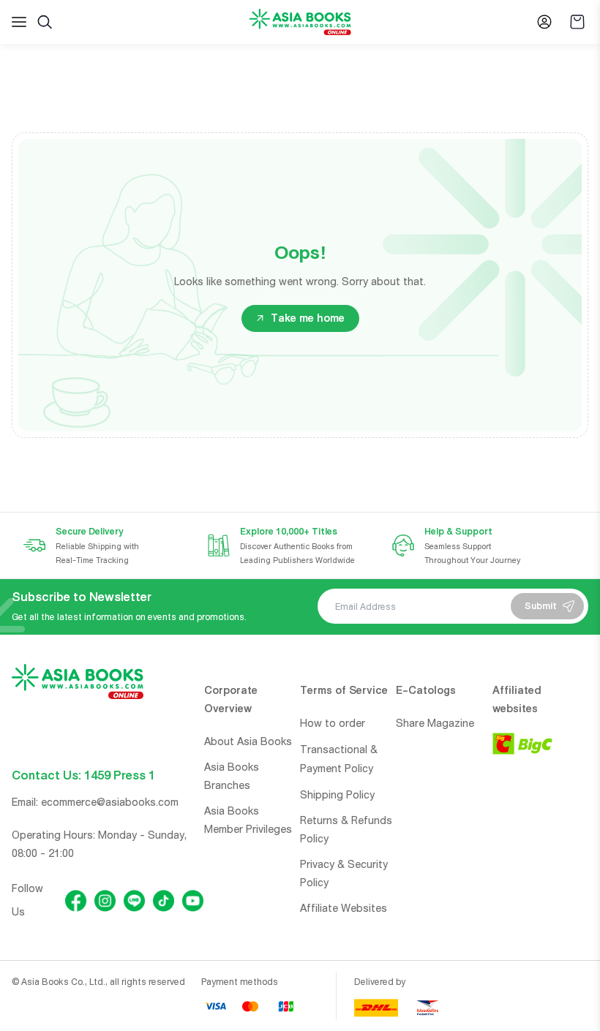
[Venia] (300, 22)
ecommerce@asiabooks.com (110, 802)
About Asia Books (248, 741)
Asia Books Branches (231, 776)
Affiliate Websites (343, 908)
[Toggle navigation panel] (19, 22)
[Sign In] (544, 22)
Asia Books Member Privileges (248, 820)
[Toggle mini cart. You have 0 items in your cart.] (577, 22)
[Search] (44, 22)
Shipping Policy (337, 795)
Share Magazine (435, 723)
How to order (332, 723)
